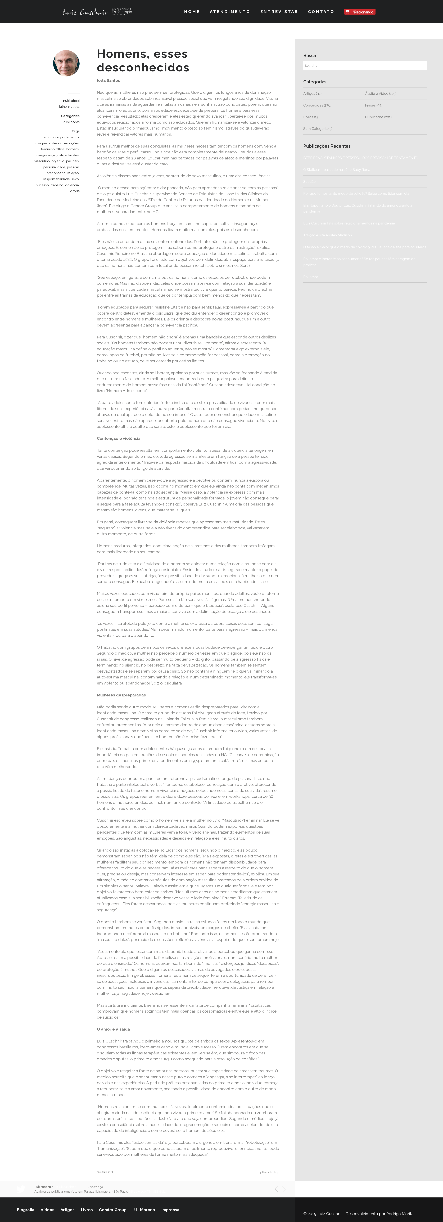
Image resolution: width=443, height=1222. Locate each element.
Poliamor (310, 277)
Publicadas (71, 122)
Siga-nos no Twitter (338, 1189)
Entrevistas (279, 11)
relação (73, 173)
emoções (71, 143)
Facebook (228, 1172)
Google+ (248, 1172)
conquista (42, 143)
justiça (61, 155)
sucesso (42, 185)
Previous (278, 1190)
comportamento (66, 137)
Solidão (326, 182)
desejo (57, 143)
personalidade (54, 167)
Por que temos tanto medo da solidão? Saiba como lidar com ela (356, 193)
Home (192, 11)
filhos (60, 149)
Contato (321, 11)
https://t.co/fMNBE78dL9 (148, 1191)
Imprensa (170, 1209)
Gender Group (112, 1209)
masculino (42, 161)
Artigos (309, 93)
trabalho (57, 185)
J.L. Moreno (144, 1209)
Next (281, 1189)
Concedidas (313, 105)
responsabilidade (56, 179)
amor (47, 137)
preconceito (56, 173)
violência (72, 185)
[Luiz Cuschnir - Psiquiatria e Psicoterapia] (97, 11)
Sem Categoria (315, 129)
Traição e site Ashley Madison (327, 235)
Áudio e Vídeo (376, 93)
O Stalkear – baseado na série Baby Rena (336, 170)
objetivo (58, 161)
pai (68, 161)
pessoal (73, 167)
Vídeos (47, 1209)
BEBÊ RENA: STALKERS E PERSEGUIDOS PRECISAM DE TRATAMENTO (360, 158)
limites (73, 155)
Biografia (25, 1209)
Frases (370, 105)
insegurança (45, 155)
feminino (48, 149)
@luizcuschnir (66, 1187)
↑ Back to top (269, 1172)
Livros (308, 117)
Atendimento (230, 11)
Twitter (209, 1172)
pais (76, 161)
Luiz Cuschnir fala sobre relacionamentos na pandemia (349, 223)
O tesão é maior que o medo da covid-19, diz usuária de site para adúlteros (364, 247)
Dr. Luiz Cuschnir (62, 84)
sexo (75, 179)
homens (72, 149)
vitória (75, 191)
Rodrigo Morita (399, 1213)
